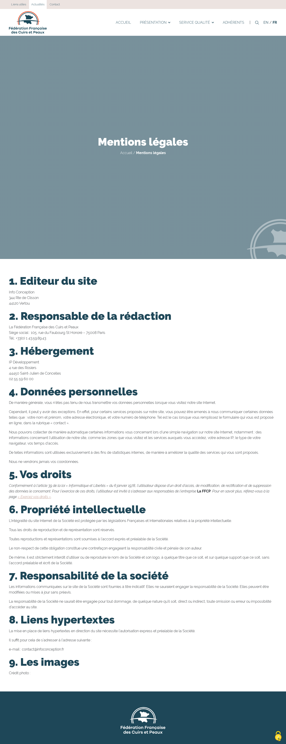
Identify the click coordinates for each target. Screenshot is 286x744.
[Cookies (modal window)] (278, 736)
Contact (55, 4)
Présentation (153, 22)
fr (275, 22)
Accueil (123, 22)
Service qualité (194, 22)
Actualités (37, 4)
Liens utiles (18, 4)
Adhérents (233, 22)
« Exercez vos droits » (34, 497)
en (265, 22)
